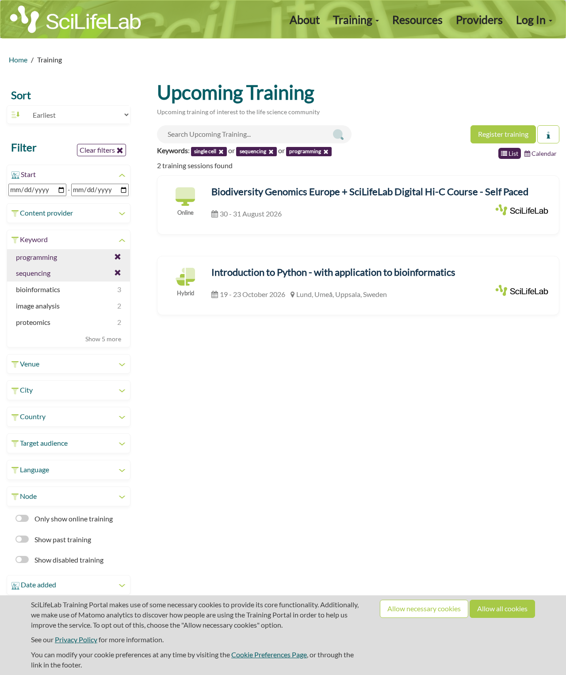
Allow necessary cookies (424, 608)
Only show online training (73, 518)
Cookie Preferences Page (269, 654)
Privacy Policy (76, 639)
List (512, 153)
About (305, 19)
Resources (417, 19)
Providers (479, 19)
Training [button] (354, 19)
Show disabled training (68, 559)
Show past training (62, 539)
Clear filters (98, 150)
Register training (503, 134)
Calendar (543, 153)
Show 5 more (103, 339)
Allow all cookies (502, 608)
